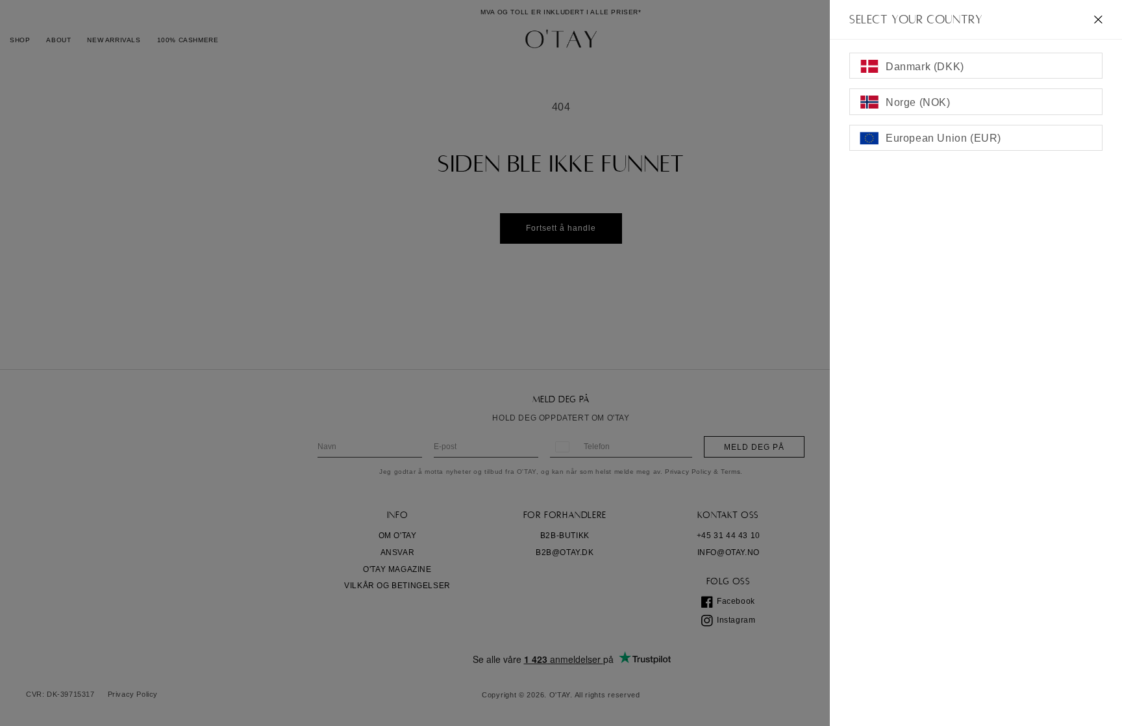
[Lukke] (1098, 19)
